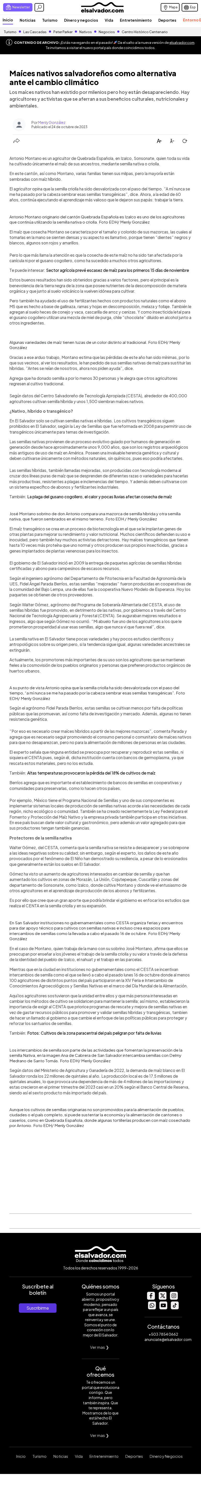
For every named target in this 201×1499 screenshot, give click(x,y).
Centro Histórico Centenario (145, 32)
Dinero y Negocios (166, 1456)
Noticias (28, 20)
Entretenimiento (136, 20)
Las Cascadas (35, 32)
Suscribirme (37, 1308)
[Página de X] (162, 1298)
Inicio (8, 19)
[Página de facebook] (151, 1298)
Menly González (51, 122)
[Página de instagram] (174, 1298)
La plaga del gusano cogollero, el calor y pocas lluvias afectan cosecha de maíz (99, 496)
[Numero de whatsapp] (152, 1307)
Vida (109, 20)
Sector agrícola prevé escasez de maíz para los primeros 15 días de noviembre (117, 270)
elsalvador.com (181, 42)
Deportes (167, 20)
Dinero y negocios (81, 20)
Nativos (85, 32)
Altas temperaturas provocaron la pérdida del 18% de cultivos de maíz (91, 772)
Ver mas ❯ (99, 1347)
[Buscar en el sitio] (39, 7)
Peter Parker (63, 32)
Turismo (50, 20)
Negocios (107, 32)
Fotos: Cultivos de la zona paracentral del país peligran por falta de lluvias (94, 1032)
